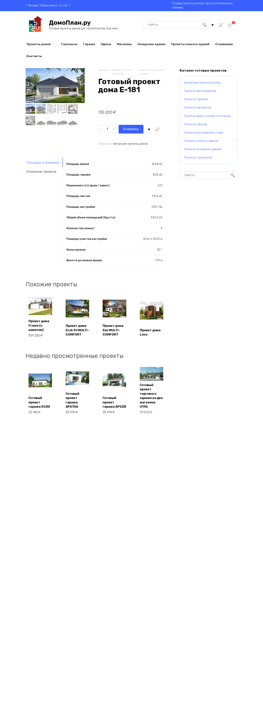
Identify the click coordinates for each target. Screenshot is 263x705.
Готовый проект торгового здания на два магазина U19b (151, 395)
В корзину (131, 129)
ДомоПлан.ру (70, 22)
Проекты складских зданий (202, 149)
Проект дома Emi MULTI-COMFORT (113, 330)
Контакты (34, 56)
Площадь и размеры (42, 162)
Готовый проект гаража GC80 (39, 402)
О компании (224, 44)
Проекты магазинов (197, 107)
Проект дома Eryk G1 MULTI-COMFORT (77, 330)
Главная (102, 69)
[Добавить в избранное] (149, 129)
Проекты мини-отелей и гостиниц (207, 116)
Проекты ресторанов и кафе (203, 132)
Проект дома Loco (150, 332)
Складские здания (151, 44)
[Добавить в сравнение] (157, 129)
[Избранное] (212, 24)
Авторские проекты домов (153, 71)
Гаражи (89, 44)
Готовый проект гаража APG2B (114, 402)
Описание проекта (41, 171)
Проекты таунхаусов (198, 157)
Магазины (124, 44)
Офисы (106, 44)
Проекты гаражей (196, 99)
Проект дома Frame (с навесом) (38, 325)
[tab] (44, 162)
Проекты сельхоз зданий (190, 44)
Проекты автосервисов (200, 91)
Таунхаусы (69, 44)
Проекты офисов (195, 124)
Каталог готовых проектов (122, 71)
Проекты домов (39, 44)
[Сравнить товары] (220, 24)
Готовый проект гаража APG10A (72, 400)
